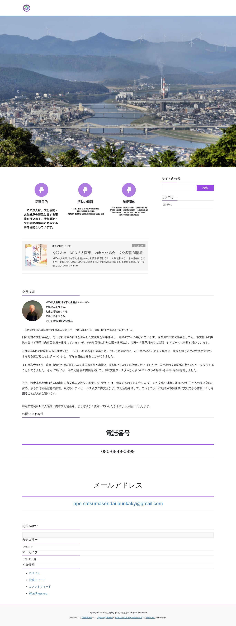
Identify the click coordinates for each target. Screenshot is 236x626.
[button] (17, 91)
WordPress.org (38, 593)
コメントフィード (40, 586)
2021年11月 (29, 559)
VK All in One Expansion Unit (128, 617)
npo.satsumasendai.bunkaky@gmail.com (118, 503)
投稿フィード (37, 579)
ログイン (34, 573)
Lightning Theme (105, 617)
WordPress (87, 617)
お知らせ (138, 245)
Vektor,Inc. (150, 617)
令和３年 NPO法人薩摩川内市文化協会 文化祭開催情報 (98, 253)
